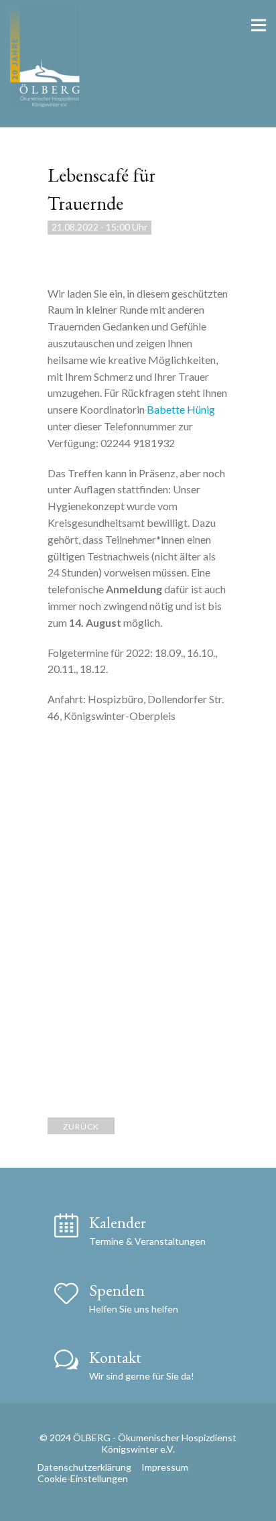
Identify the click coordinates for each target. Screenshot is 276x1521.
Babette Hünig (181, 409)
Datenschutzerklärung (84, 1467)
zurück (81, 1126)
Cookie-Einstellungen (83, 1478)
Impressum (164, 1467)
